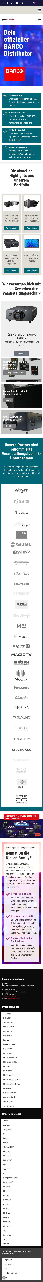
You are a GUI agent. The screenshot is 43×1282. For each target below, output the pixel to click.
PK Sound (6, 1213)
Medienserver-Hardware (11, 1080)
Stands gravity (8, 1102)
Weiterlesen (11, 228)
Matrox (5, 1191)
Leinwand (6, 1066)
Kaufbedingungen (11, 1273)
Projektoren (7, 1088)
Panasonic (7, 1200)
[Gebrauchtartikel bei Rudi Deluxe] (8, 939)
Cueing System (8, 1027)
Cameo (5, 1143)
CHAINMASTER (8, 1147)
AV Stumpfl (7, 1129)
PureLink (6, 1217)
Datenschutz (9, 1264)
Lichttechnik (7, 1071)
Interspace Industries (14, 372)
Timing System (8, 1106)
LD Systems (8, 1182)
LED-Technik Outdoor (10, 1062)
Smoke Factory (8, 1235)
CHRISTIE (9, 426)
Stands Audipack (9, 1097)
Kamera (6, 1040)
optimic (6, 1195)
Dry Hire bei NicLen (21, 893)
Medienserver (8, 1075)
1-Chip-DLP (7, 1014)
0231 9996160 (11, 996)
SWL (4, 1239)
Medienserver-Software (11, 1084)
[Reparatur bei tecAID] (8, 916)
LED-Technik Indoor (10, 1058)
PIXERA (6, 1209)
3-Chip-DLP (7, 1018)
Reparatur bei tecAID (22, 916)
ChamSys (6, 1151)
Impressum (8, 1260)
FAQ (6, 1277)
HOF (4, 1173)
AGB (6, 1269)
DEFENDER (7, 1160)
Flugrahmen (7, 1031)
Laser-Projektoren (9, 1044)
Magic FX (6, 1187)
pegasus (6, 1204)
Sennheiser (7, 1222)
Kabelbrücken (8, 1036)
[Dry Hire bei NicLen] (8, 894)
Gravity (6, 1169)
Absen (8, 400)
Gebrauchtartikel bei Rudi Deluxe (21, 940)
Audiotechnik (8, 1022)
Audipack (6, 1125)
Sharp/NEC (7, 1226)
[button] (22, 3)
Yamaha (6, 1244)
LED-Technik (7, 1053)
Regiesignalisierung (10, 1093)
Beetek (5, 1138)
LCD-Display (7, 1049)
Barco (5, 1134)
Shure (5, 1231)
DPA (4, 1165)
